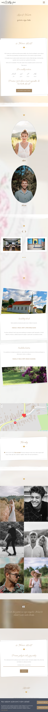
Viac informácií (4, 710)
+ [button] (1, 405)
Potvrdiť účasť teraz (24, 90)
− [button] (1, 407)
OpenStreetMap (45, 430)
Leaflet (41, 430)
